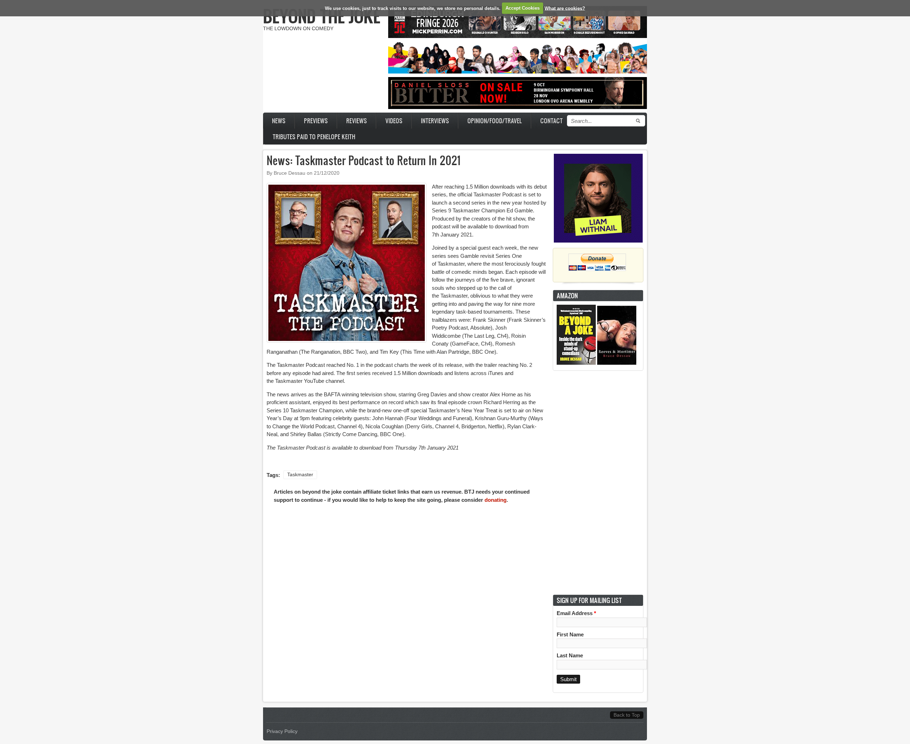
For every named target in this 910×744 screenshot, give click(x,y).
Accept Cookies (522, 8)
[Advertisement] (598, 482)
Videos (393, 120)
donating (496, 500)
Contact (551, 120)
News (278, 120)
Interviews (435, 120)
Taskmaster (300, 474)
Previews (316, 120)
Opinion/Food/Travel (494, 120)
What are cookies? (565, 8)
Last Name (570, 655)
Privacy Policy (282, 731)
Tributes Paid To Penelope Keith (314, 136)
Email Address (576, 613)
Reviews (356, 120)
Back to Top (627, 715)
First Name (570, 634)
